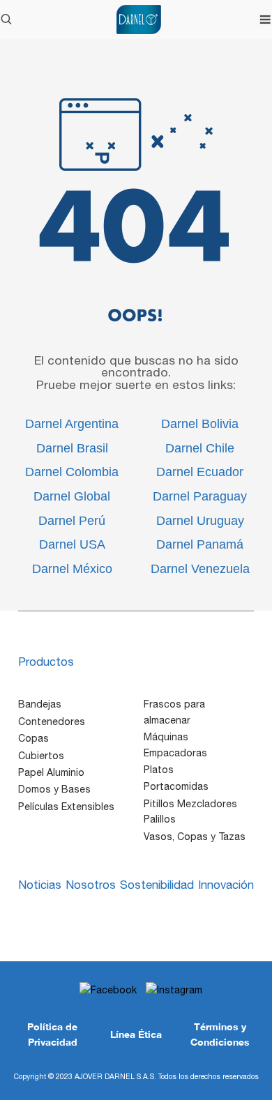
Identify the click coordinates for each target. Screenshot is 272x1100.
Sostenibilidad (157, 885)
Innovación (226, 885)
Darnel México (72, 569)
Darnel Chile (199, 448)
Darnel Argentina (72, 424)
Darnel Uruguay (200, 521)
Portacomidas (176, 786)
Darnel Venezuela (200, 569)
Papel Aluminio (51, 772)
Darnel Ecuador (199, 472)
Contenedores (51, 721)
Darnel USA (72, 544)
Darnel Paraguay (200, 496)
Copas (33, 738)
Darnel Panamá (199, 544)
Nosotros (91, 885)
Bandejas (39, 704)
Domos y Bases (54, 789)
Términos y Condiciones (220, 1034)
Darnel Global (71, 496)
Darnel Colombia (72, 472)
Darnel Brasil (72, 448)
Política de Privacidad (52, 1034)
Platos (159, 769)
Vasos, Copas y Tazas (194, 836)
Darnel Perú (71, 521)
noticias (39, 885)
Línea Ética (136, 1034)
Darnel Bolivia (200, 424)
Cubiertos (41, 755)
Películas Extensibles (66, 806)
